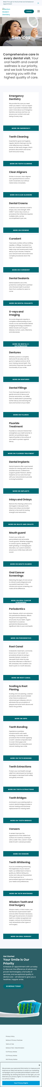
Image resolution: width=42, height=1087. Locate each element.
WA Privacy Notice (11, 1059)
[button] (38, 11)
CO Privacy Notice (11, 1055)
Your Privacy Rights (21, 1083)
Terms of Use (10, 1044)
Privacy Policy (10, 1036)
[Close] (39, 1065)
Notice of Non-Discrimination (15, 1048)
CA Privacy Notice (11, 1052)
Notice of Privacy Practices (14, 1040)
